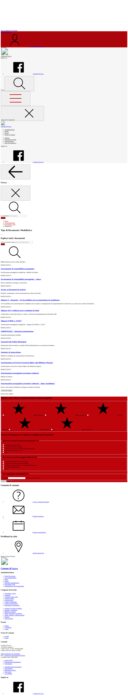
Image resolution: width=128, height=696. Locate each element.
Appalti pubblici (9, 598)
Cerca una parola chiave (8, 242)
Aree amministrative (10, 578)
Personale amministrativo (11, 583)
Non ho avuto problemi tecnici (14, 450)
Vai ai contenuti (5, 30)
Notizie (6, 626)
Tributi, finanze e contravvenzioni (14, 615)
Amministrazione (9, 130)
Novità (6, 131)
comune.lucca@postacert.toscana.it (14, 655)
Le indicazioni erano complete (13, 447)
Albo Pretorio (8, 668)
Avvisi (6, 629)
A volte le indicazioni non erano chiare (15, 461)
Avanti (9, 481)
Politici (6, 581)
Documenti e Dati (9, 584)
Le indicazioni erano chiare (13, 445)
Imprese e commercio (10, 610)
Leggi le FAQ (8, 660)
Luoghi (6, 636)
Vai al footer (14, 30)
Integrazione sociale (10, 139)
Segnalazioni (8, 664)
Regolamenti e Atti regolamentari (14, 586)
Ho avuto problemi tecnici (12, 467)
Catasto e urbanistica (10, 602)
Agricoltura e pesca (10, 593)
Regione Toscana (6, 32)
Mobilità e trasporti (10, 612)
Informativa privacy (10, 670)
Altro (6, 452)
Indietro (3, 481)
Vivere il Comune (9, 135)
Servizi (6, 133)
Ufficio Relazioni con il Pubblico (10, 654)
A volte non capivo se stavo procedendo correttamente (20, 465)
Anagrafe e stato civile (11, 597)
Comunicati (7, 627)
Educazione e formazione (11, 605)
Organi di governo (9, 576)
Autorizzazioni (8, 600)
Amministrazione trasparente (12, 667)
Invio (2, 244)
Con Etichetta (5, 216)
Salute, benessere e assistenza (13, 613)
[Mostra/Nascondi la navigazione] (15, 98)
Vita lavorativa (8, 618)
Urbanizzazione (9, 141)
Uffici (6, 579)
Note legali (7, 672)
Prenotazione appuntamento (12, 662)
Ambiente (7, 595)
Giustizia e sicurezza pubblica (13, 608)
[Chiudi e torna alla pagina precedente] (15, 193)
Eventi (6, 638)
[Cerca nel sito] (19, 83)
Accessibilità (8, 673)
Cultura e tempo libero (11, 603)
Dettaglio (5, 478)
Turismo (6, 138)
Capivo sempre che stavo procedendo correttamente (20, 448)
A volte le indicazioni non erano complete (16, 463)
